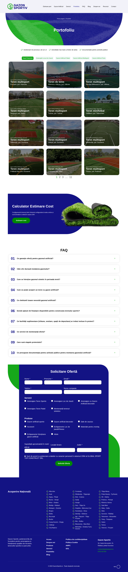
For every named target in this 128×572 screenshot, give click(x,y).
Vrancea (25, 79)
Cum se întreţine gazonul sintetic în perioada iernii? (38, 279)
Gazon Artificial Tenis (98, 58)
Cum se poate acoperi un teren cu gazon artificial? (38, 290)
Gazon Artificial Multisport (81, 58)
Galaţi (77, 500)
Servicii (68, 6)
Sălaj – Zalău (105, 508)
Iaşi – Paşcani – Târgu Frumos (82, 517)
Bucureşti (52, 516)
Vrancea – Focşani (107, 527)
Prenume (47, 379)
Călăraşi (51, 525)
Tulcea (62, 108)
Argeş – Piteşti (53, 497)
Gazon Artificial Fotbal (63, 58)
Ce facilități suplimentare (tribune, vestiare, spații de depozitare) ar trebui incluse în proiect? (55, 321)
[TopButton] (118, 567)
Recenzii (105, 6)
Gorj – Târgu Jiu (80, 505)
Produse (28, 418)
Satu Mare (104, 505)
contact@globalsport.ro (105, 549)
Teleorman (99, 108)
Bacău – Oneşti (54, 500)
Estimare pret (47, 6)
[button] (66, 258)
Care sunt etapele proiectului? (29, 342)
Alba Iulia (52, 491)
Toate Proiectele (28, 58)
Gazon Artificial (58, 6)
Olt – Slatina (105, 497)
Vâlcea (60, 79)
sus (115, 566)
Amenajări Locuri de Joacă (44, 58)
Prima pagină (60, 18)
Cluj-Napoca (53, 527)
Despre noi (96, 6)
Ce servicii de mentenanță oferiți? (31, 332)
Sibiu (62, 167)
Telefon (27, 388)
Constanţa (78, 491)
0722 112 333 (102, 551)
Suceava (25, 137)
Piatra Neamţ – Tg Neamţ (109, 494)
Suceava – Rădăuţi (107, 513)
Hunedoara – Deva (81, 511)
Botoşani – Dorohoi (55, 508)
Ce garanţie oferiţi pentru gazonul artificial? (35, 258)
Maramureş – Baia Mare (82, 524)
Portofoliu (76, 6)
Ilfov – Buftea (79, 521)
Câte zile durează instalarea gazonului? (33, 269)
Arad (50, 494)
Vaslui (24, 108)
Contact (113, 6)
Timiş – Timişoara (106, 519)
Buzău (51, 519)
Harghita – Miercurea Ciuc (83, 508)
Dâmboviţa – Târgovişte (82, 494)
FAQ (83, 6)
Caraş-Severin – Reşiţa (56, 522)
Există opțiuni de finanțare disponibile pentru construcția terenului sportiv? (48, 311)
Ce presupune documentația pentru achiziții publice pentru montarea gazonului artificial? (54, 353)
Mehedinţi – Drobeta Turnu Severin (83, 527)
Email (66, 379)
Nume (26, 379)
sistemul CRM (79, 456)
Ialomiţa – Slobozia (81, 513)
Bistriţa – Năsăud (54, 505)
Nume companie (70, 388)
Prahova (100, 167)
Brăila (51, 513)
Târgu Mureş (105, 491)
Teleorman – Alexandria (108, 516)
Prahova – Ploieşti (107, 500)
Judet (79, 445)
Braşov (51, 511)
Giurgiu (77, 502)
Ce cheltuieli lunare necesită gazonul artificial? (36, 300)
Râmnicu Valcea (106, 502)
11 (70, 177)
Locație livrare (56, 445)
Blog (89, 6)
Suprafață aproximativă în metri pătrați (36, 445)
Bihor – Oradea (53, 502)
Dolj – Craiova (79, 497)
